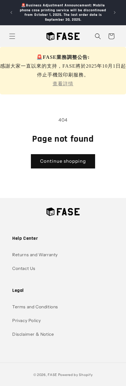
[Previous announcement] (11, 12)
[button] (12, 36)
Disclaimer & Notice (33, 334)
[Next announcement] (114, 12)
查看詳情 (63, 83)
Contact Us (23, 268)
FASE (52, 375)
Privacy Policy (26, 320)
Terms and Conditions (35, 307)
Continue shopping (63, 161)
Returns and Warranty (35, 254)
